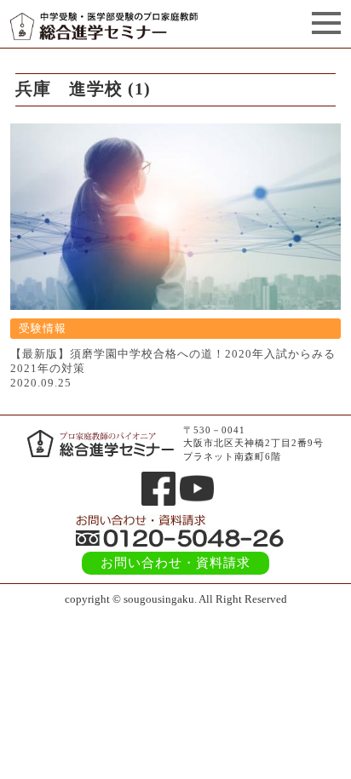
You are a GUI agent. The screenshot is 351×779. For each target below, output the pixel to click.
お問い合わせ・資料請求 (175, 563)
